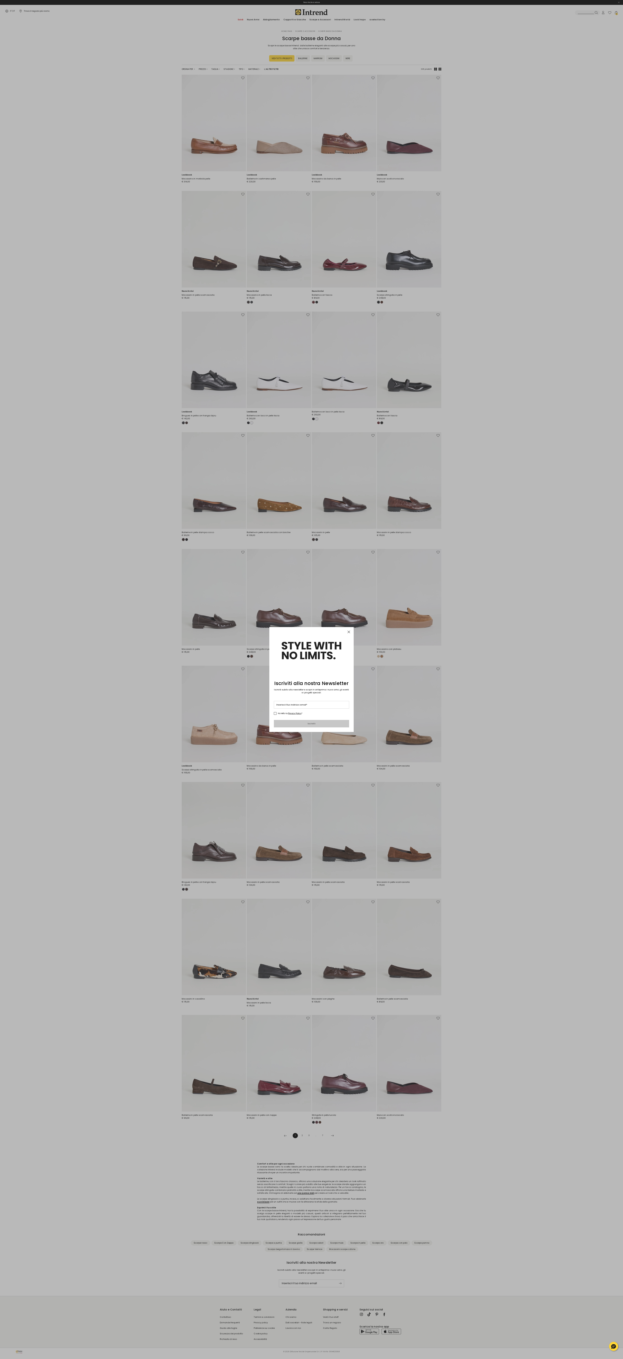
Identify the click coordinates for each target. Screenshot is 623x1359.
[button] (613, 1346)
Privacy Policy (294, 713)
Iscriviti (311, 723)
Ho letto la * (290, 713)
